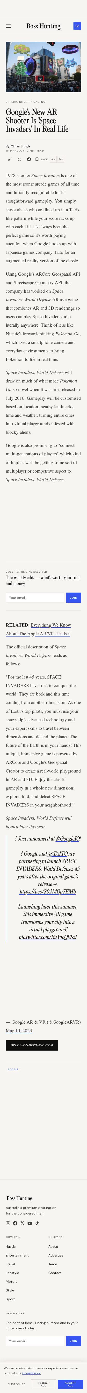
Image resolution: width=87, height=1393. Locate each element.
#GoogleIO (67, 839)
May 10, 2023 (19, 1030)
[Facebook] (15, 1223)
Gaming (39, 101)
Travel (10, 1264)
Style (10, 1290)
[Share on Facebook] (29, 159)
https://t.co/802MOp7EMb (47, 892)
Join (73, 597)
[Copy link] (10, 159)
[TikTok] (37, 1223)
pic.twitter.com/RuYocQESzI (48, 937)
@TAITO (57, 854)
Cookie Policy (31, 1373)
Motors (11, 1281)
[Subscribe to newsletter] (77, 26)
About (53, 1246)
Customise (16, 1384)
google (12, 1069)
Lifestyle (12, 1273)
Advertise (55, 1255)
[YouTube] (29, 1223)
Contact (55, 1273)
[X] (22, 1223)
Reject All (43, 1384)
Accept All (71, 1384)
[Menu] (8, 26)
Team (52, 1264)
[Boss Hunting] (43, 26)
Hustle (11, 1246)
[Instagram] (8, 1223)
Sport (10, 1299)
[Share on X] (19, 159)
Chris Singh (20, 146)
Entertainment (17, 101)
